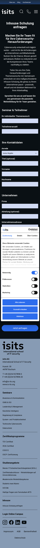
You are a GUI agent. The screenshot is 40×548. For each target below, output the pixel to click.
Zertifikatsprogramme (13, 436)
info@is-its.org (9, 381)
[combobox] (20, 153)
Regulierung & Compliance (12, 415)
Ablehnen (20, 316)
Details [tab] (19, 236)
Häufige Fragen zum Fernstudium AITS (17, 492)
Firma (4, 201)
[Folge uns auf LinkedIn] (17, 522)
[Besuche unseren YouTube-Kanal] (24, 522)
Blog (18, 2)
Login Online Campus (13, 514)
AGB (18, 531)
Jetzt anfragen (20, 328)
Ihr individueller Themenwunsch (16, 116)
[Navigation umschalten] (36, 11)
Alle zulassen (20, 302)
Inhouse (6, 500)
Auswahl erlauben (20, 309)
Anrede (5, 148)
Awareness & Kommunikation (13, 398)
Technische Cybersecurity (12, 424)
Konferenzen (27, 2)
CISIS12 (6, 450)
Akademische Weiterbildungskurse (16, 479)
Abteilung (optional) (10, 211)
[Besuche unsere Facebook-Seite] (11, 522)
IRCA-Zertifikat (8, 446)
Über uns (12, 2)
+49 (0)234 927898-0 (13, 374)
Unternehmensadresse (12, 222)
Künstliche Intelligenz (11, 411)
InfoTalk (6, 488)
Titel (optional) (8, 159)
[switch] (34, 279)
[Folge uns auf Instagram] (5, 522)
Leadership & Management (13, 407)
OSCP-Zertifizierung (10, 455)
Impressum (8, 531)
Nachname (6, 179)
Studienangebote (11, 463)
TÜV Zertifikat (8, 442)
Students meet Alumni (11, 484)
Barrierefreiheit (30, 531)
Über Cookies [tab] (32, 236)
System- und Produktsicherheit (14, 420)
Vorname (6, 169)
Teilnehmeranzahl (9, 127)
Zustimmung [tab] (7, 236)
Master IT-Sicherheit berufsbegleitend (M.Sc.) (20, 468)
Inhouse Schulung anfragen (13, 506)
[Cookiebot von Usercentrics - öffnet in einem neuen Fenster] (28, 229)
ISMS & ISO (7, 402)
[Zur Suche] (21, 11)
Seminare (7, 392)
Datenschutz (7, 428)
